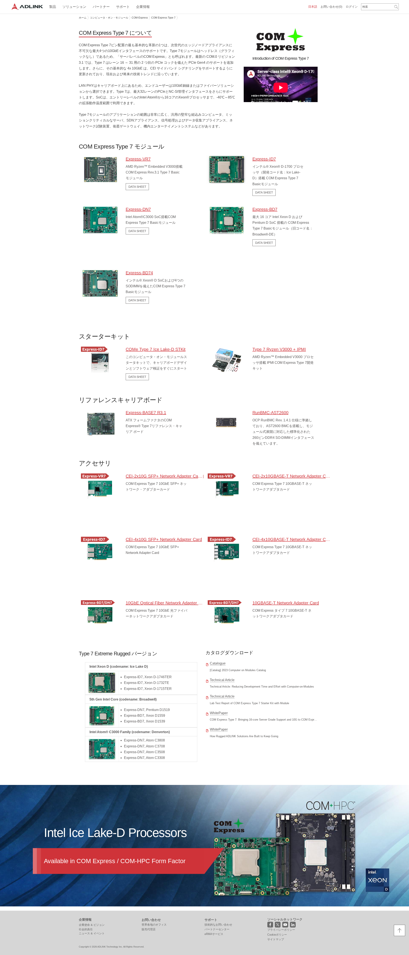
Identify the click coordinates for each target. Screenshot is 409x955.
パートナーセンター (216, 929)
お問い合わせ (331, 6)
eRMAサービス (213, 934)
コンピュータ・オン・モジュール (109, 17)
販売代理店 (149, 929)
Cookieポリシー (277, 934)
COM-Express (140, 17)
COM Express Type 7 (163, 17)
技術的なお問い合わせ (218, 924)
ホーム (82, 17)
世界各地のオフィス (154, 924)
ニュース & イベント (92, 933)
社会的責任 (86, 929)
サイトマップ (275, 939)
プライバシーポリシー (281, 929)
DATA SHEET (137, 186)
